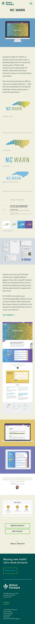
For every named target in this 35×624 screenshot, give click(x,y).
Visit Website (8, 315)
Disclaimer (6, 617)
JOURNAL (6, 602)
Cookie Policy (7, 615)
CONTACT (6, 604)
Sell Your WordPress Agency (11, 618)
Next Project (17, 531)
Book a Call (10, 570)
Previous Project (17, 525)
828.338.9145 (7, 597)
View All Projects (17, 544)
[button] (31, 3)
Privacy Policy (7, 611)
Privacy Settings (8, 613)
